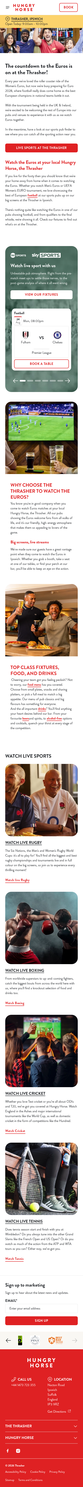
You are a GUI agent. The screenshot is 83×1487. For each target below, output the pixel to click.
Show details (61, 790)
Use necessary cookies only (41, 816)
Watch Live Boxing (24, 970)
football (32, 195)
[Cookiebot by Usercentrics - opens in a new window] (60, 667)
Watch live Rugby (23, 842)
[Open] (7, 7)
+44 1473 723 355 (23, 1385)
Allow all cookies (41, 803)
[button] (23, 381)
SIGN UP (41, 1320)
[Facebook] (7, 1450)
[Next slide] (67, 381)
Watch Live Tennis (24, 1221)
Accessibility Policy (15, 1472)
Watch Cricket (15, 1131)
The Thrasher (18, 1426)
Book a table (41, 363)
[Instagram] (18, 1450)
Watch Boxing (14, 1003)
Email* (11, 1300)
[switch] (72, 749)
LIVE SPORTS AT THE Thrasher (41, 148)
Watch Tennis (14, 1258)
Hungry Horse (19, 1437)
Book (68, 7)
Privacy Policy (57, 1472)
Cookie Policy (37, 1472)
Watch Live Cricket (25, 1093)
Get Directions (57, 1411)
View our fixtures (41, 294)
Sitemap (9, 1480)
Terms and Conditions (30, 1480)
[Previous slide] (15, 381)
